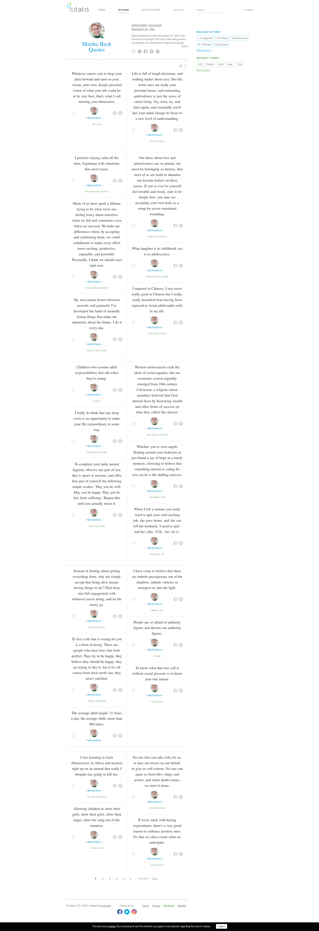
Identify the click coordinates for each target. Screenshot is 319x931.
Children (97, 401)
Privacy (156, 905)
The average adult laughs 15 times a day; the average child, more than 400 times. (96, 718)
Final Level (105, 905)
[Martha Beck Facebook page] (146, 51)
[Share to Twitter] (120, 113)
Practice (104, 191)
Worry (102, 627)
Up (88, 796)
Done (91, 627)
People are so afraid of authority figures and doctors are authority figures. (157, 628)
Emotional (162, 236)
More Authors (204, 50)
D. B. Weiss (222, 38)
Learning (95, 796)
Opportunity (96, 452)
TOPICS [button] (101, 10)
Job (162, 554)
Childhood (150, 276)
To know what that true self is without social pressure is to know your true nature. (157, 673)
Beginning (95, 191)
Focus (162, 141)
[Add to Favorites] (73, 113)
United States (139, 25)
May (150, 236)
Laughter (164, 276)
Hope (163, 497)
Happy (97, 526)
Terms (145, 905)
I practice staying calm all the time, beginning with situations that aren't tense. (97, 163)
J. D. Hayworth (205, 38)
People (91, 701)
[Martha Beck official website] (134, 51)
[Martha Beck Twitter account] (152, 51)
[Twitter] (127, 911)
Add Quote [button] (168, 905)
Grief (101, 848)
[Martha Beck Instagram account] (158, 51)
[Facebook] (119, 911)
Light (161, 610)
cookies (112, 926)
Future (97, 350)
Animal (103, 796)
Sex (157, 276)
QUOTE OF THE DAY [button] (151, 10)
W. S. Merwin (204, 44)
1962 (152, 29)
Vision (99, 124)
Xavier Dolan (221, 44)
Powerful (104, 288)
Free (103, 526)
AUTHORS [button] (123, 10)
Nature (90, 350)
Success (155, 434)
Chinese (162, 333)
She (158, 554)
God (149, 434)
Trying (88, 288)
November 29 (140, 29)
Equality (164, 434)
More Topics (203, 70)
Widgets (182, 905)
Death (156, 808)
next (154, 878)
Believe (156, 497)
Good (155, 333)
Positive (160, 865)
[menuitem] (181, 66)
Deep (105, 452)
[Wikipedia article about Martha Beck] (140, 51)
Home (153, 554)
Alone (162, 808)
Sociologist (155, 25)
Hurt (155, 236)
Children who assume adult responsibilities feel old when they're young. (96, 372)
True (153, 701)
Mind (156, 141)
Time (87, 191)
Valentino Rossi (240, 38)
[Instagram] (134, 911)
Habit (104, 350)
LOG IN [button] (249, 10)
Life (93, 124)
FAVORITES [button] (178, 10)
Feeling (95, 288)
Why (96, 627)
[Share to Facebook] (115, 113)
